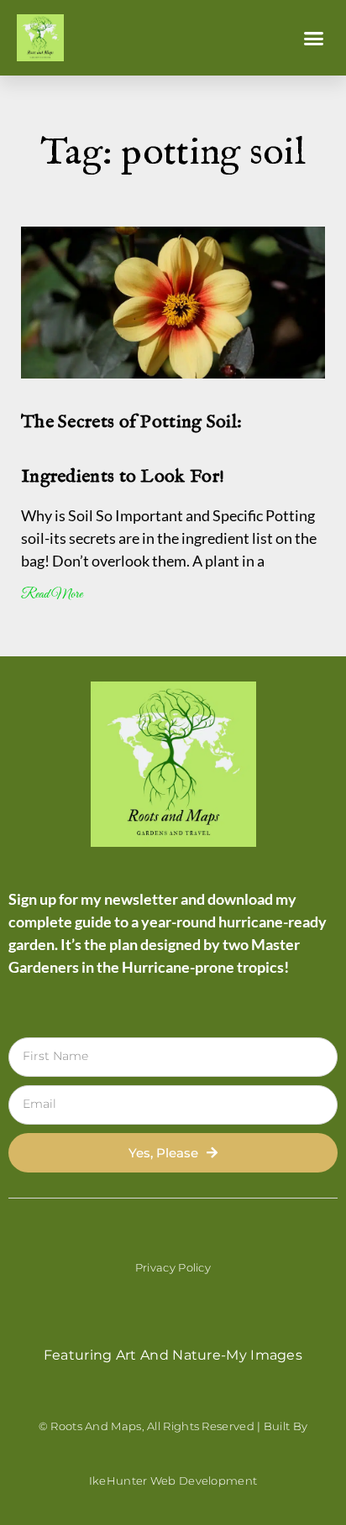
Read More (51, 594)
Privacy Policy (173, 1267)
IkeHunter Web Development (173, 1480)
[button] (314, 38)
